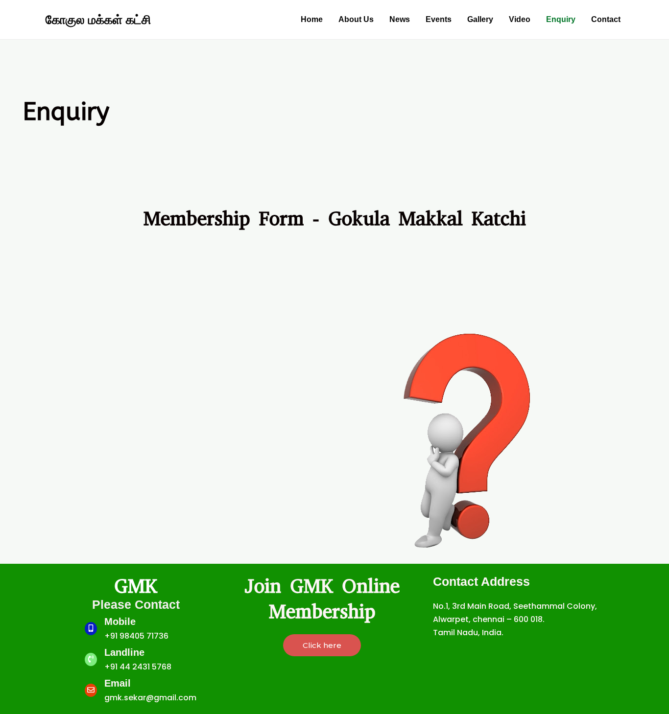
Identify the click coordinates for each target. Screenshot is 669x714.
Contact (606, 19)
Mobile (120, 621)
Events (439, 19)
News (399, 19)
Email (117, 683)
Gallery (480, 19)
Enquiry (560, 19)
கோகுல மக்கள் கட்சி (98, 19)
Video (519, 19)
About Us (356, 19)
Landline (124, 652)
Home (312, 19)
